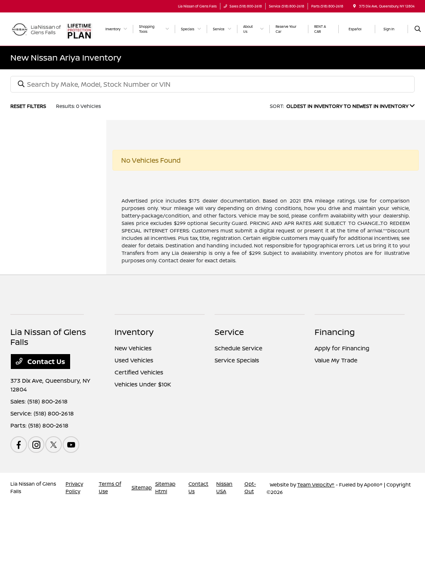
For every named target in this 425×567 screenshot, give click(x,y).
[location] (354, 6)
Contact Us (45, 361)
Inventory (134, 331)
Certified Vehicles (139, 372)
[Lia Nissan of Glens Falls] (35, 28)
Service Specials (237, 360)
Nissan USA (224, 487)
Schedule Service (238, 348)
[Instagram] (36, 444)
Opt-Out (250, 487)
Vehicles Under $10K (143, 384)
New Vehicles (133, 348)
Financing (335, 331)
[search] (418, 29)
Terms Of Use (110, 487)
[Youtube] (71, 444)
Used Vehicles (134, 360)
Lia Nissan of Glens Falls (33, 487)
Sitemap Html (165, 487)
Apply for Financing (342, 348)
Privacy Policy (74, 487)
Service (229, 331)
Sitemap (142, 487)
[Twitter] (53, 444)
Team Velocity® (316, 484)
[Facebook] (18, 444)
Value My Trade (336, 360)
